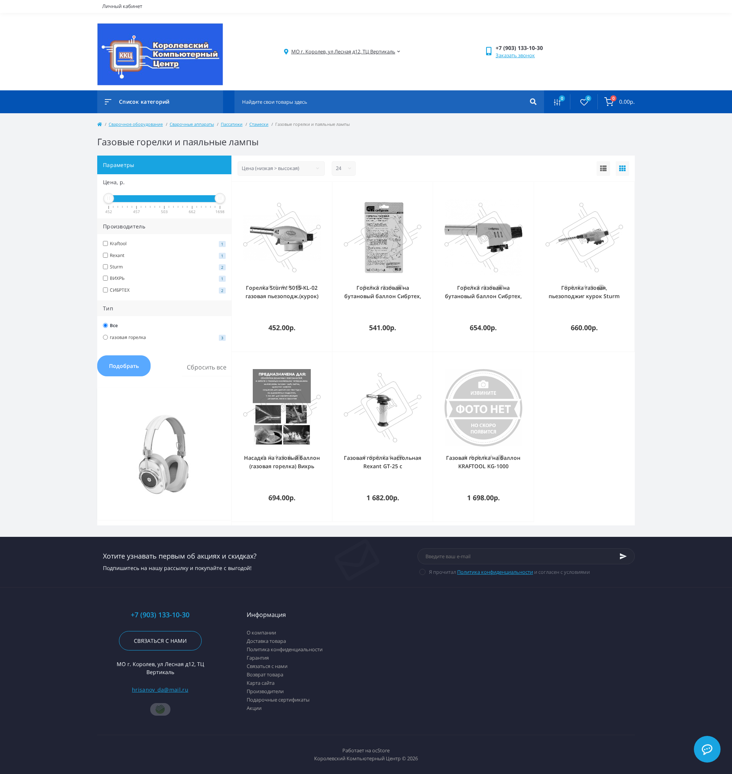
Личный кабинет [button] (122, 6)
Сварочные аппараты (192, 124)
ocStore (381, 750)
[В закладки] (328, 192)
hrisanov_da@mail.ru (160, 689)
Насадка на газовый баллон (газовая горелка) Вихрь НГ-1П (282, 466)
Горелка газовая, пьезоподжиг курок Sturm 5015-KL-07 (584, 296)
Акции (254, 708)
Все (114, 325)
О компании (261, 632)
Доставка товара (266, 641)
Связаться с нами (160, 640)
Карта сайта (260, 682)
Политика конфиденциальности (495, 571)
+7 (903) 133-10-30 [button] (160, 614)
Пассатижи (231, 124)
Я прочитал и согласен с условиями (509, 572)
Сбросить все (206, 367)
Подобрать (124, 365)
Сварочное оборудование (136, 124)
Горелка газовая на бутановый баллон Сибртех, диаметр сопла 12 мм (382, 296)
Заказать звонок (515, 55)
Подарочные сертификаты (278, 699)
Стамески (258, 124)
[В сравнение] (318, 192)
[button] (343, 51)
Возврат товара (265, 674)
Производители (265, 691)
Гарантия (258, 657)
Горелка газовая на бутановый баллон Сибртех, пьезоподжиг (483, 296)
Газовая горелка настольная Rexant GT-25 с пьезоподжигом (382, 466)
